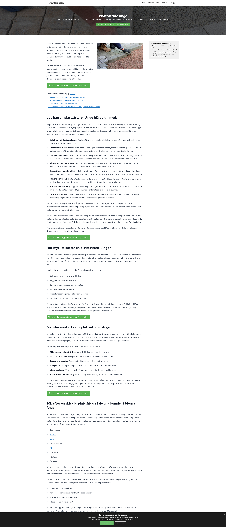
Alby (51, 448)
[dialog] (113, 519)
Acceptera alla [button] (106, 523)
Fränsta (53, 434)
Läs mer (132, 519)
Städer (151, 3)
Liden (52, 439)
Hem (143, 3)
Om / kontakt (161, 3)
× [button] (224, 514)
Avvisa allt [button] (120, 523)
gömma (72, 94)
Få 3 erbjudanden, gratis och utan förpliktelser (113, 24)
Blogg (172, 3)
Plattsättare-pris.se (56, 2)
